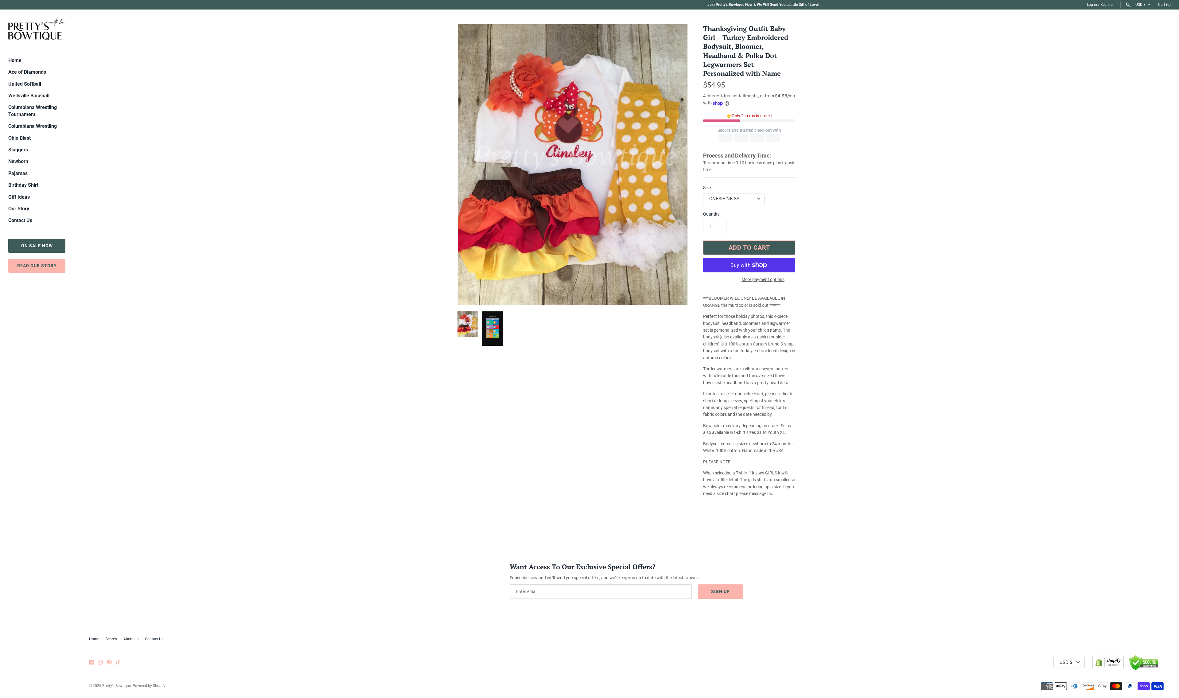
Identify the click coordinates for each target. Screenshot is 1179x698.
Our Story (18, 209)
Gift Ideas (19, 197)
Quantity (711, 214)
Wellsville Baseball (28, 96)
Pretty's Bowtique (116, 686)
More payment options (762, 279)
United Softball (24, 84)
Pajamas (18, 173)
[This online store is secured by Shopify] (1108, 662)
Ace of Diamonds (27, 72)
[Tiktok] (118, 662)
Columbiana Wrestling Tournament (32, 110)
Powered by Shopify (149, 686)
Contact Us (20, 220)
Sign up (720, 591)
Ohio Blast (19, 138)
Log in (1092, 4)
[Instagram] (100, 662)
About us (130, 639)
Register (1107, 4)
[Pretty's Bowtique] (37, 29)
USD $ (1140, 4)
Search (111, 639)
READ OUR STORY (37, 265)
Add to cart (749, 247)
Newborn (18, 161)
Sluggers (18, 150)
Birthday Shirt (23, 185)
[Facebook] (91, 662)
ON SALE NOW (37, 245)
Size (707, 187)
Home (14, 60)
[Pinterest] (109, 662)
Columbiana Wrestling (32, 126)
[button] (674, 164)
